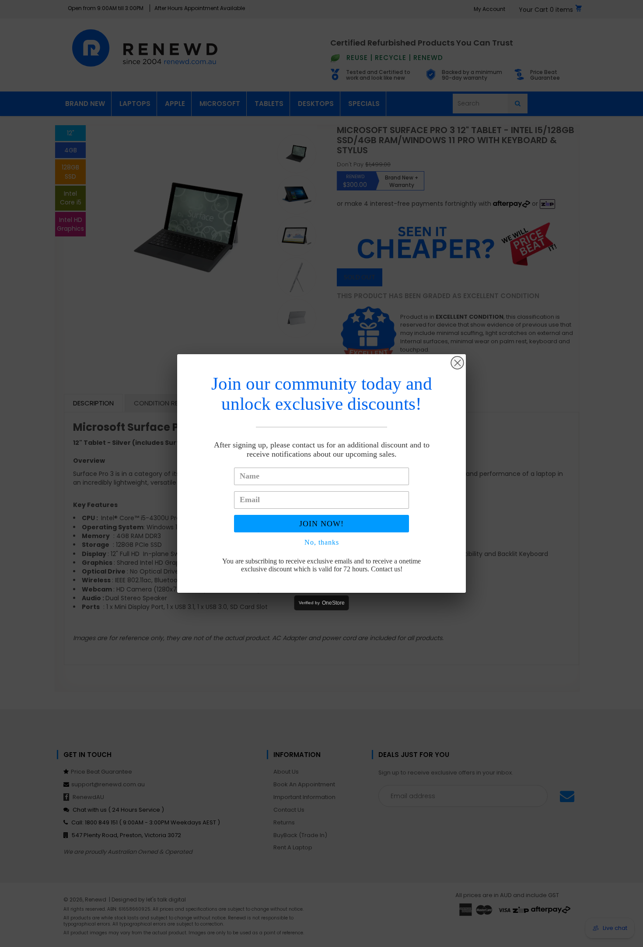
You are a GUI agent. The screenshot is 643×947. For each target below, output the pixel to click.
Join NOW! (321, 523)
